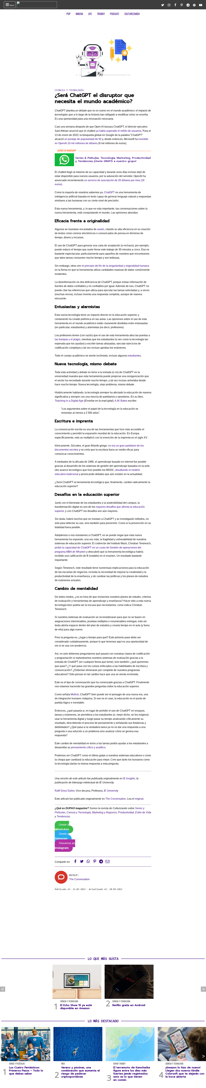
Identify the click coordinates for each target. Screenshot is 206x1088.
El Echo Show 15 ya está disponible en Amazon (76, 1006)
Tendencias (63, 816)
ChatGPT (109, 192)
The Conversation (115, 798)
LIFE (90, 14)
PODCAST (114, 14)
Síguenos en (65, 846)
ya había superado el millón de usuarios (118, 130)
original (139, 798)
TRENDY (101, 14)
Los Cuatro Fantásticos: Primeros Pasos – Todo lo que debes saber (26, 1071)
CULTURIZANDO (132, 14)
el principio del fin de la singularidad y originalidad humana (115, 265)
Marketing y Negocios (104, 812)
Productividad (126, 812)
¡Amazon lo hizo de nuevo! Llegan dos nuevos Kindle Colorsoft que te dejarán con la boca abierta (184, 1072)
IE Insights (129, 778)
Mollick (75, 694)
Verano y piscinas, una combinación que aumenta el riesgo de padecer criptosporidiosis (80, 1072)
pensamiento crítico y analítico (88, 747)
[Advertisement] (103, 924)
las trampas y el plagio (67, 339)
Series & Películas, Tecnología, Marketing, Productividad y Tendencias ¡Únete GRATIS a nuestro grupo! (113, 159)
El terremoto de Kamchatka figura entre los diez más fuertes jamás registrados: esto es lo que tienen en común (131, 1074)
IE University (111, 790)
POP (68, 14)
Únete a (62, 827)
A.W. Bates (121, 400)
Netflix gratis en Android (128, 1005)
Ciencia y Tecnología (69, 90)
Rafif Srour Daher (65, 790)
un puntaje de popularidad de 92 (82, 139)
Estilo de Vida (143, 812)
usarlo (100, 229)
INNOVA (79, 14)
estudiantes (134, 355)
